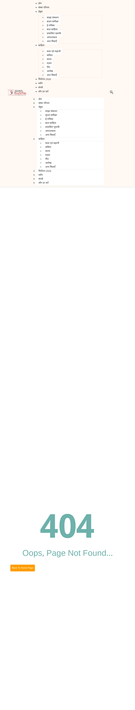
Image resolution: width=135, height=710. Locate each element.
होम (40, 99)
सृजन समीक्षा (52, 21)
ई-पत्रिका (51, 25)
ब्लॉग (41, 175)
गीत (48, 67)
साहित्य (41, 139)
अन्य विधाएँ (52, 41)
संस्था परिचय (44, 103)
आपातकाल (52, 37)
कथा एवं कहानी (54, 51)
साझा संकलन (53, 17)
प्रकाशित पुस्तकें (54, 33)
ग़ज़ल (49, 63)
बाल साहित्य (52, 29)
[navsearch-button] (111, 93)
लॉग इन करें (44, 183)
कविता (50, 55)
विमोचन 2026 (45, 171)
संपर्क (41, 179)
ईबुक (41, 107)
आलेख (50, 71)
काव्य (49, 59)
